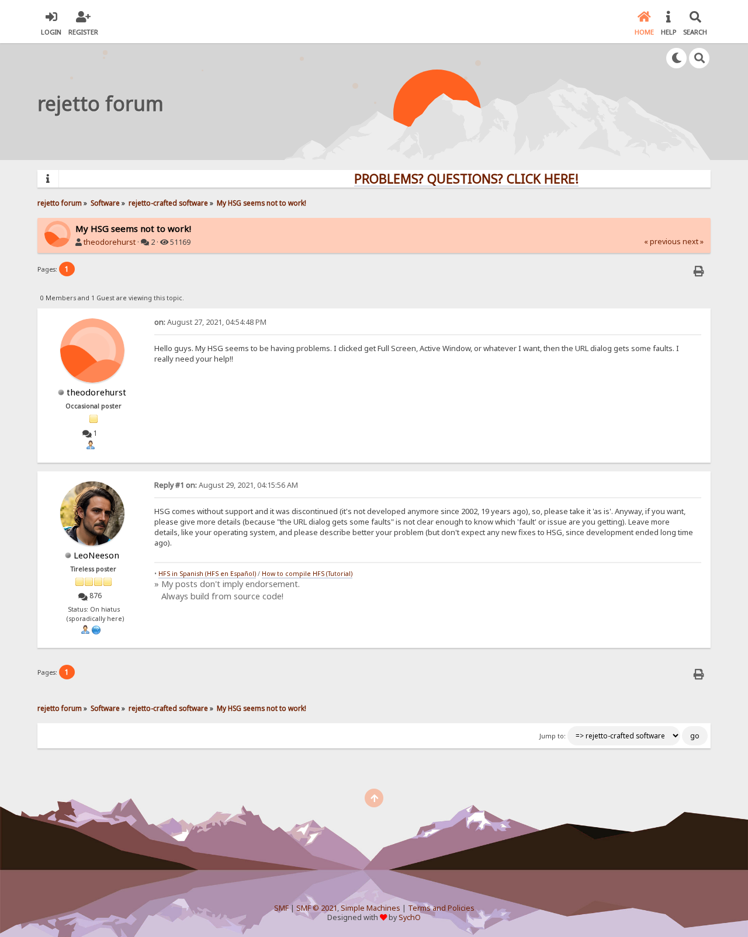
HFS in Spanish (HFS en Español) (207, 574)
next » (693, 242)
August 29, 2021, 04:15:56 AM (226, 485)
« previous (662, 242)
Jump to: (552, 736)
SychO (410, 917)
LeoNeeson (96, 555)
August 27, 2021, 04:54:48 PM (210, 322)
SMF (281, 908)
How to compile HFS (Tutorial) (307, 574)
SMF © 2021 (316, 908)
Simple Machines (370, 908)
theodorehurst (110, 242)
